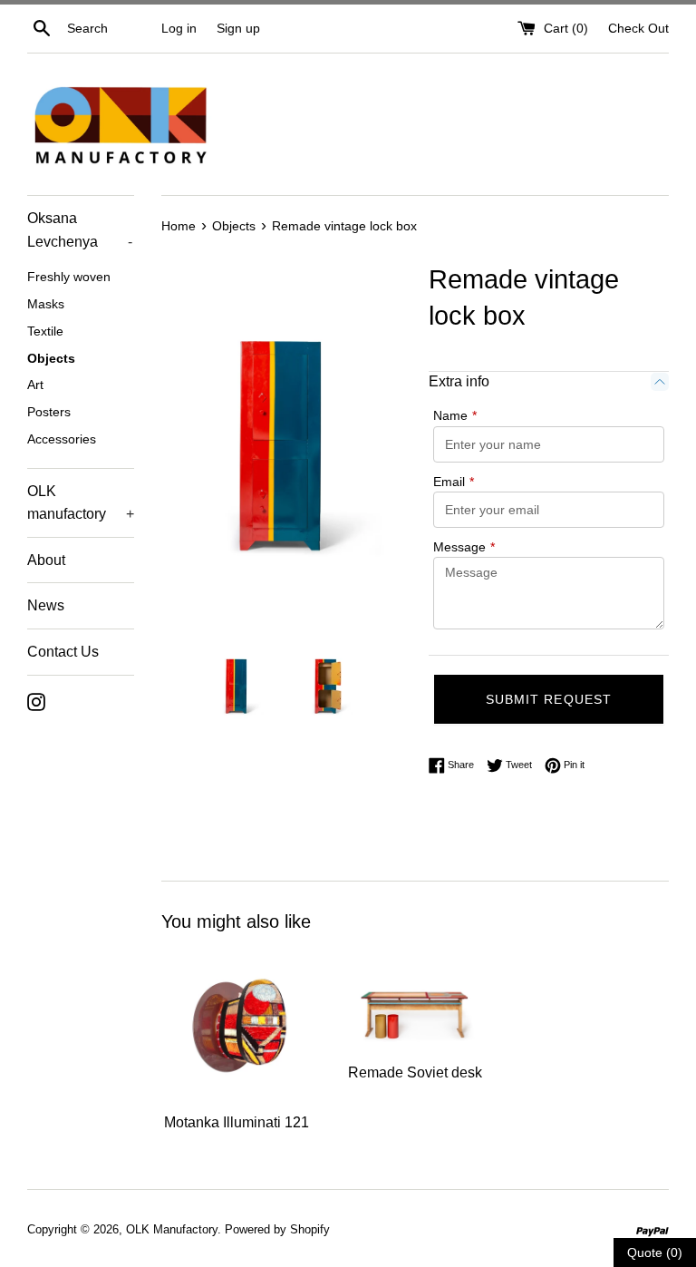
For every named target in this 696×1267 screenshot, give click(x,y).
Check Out (638, 28)
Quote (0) (654, 1252)
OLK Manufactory (172, 1229)
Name (455, 415)
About (46, 560)
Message (464, 547)
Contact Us (63, 651)
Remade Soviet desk (415, 1072)
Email (453, 481)
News (45, 605)
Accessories (61, 439)
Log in (179, 28)
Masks (45, 304)
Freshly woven (69, 277)
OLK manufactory (80, 502)
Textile (45, 331)
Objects (51, 358)
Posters (49, 412)
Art (35, 385)
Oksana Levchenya (79, 229)
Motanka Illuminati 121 (236, 1122)
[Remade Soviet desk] (414, 1000)
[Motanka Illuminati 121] (237, 1026)
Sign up (238, 28)
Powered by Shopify (277, 1229)
